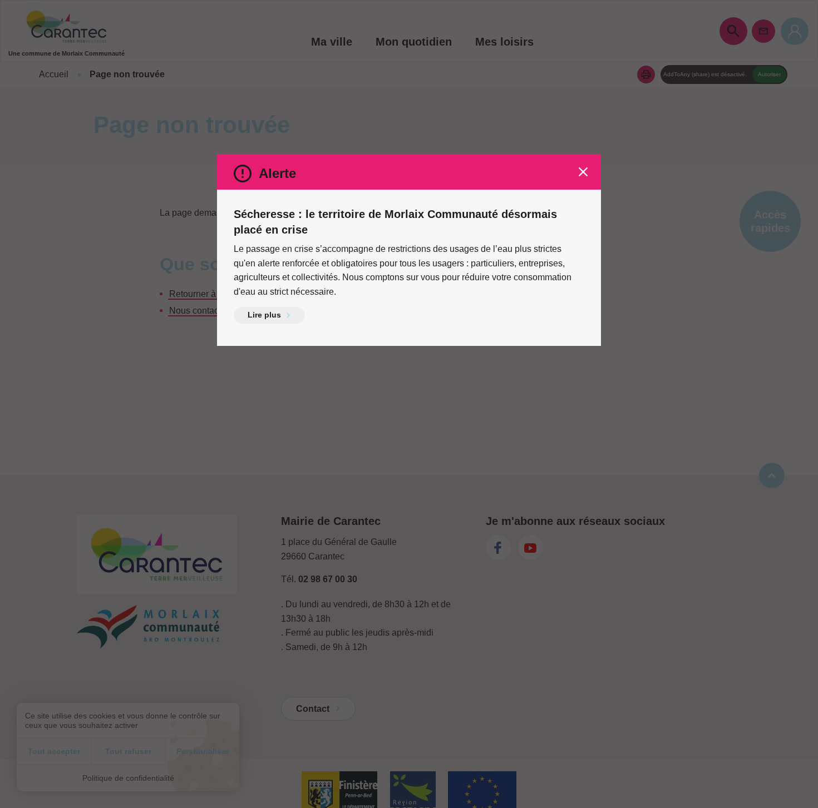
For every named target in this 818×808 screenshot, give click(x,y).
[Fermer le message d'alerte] (583, 172)
